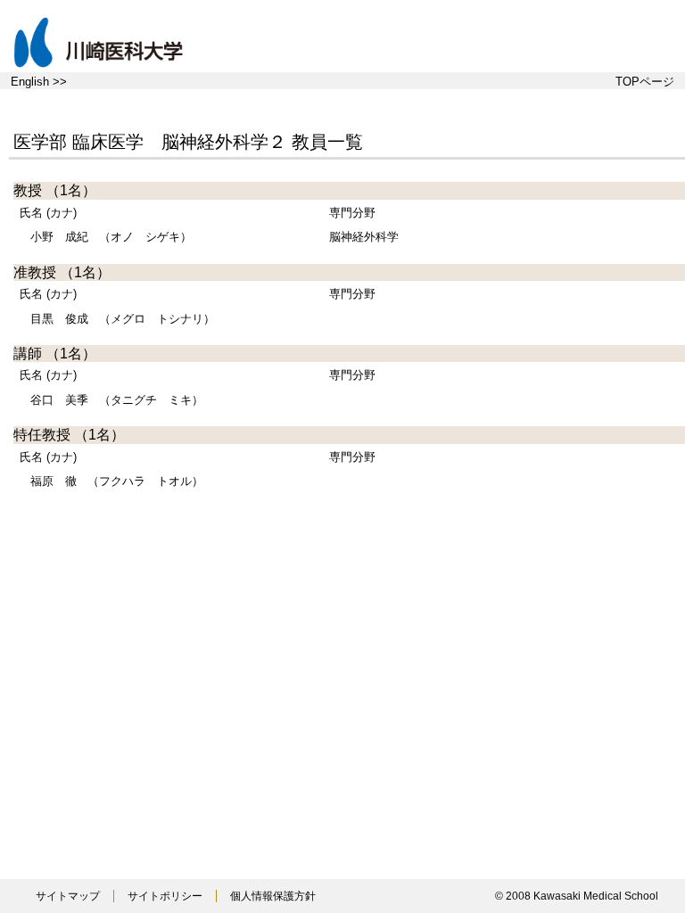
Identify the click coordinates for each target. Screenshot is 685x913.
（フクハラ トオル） (116, 481)
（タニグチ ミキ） (116, 400)
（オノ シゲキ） (111, 236)
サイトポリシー (165, 896)
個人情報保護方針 (273, 896)
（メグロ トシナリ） (122, 318)
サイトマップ (68, 896)
